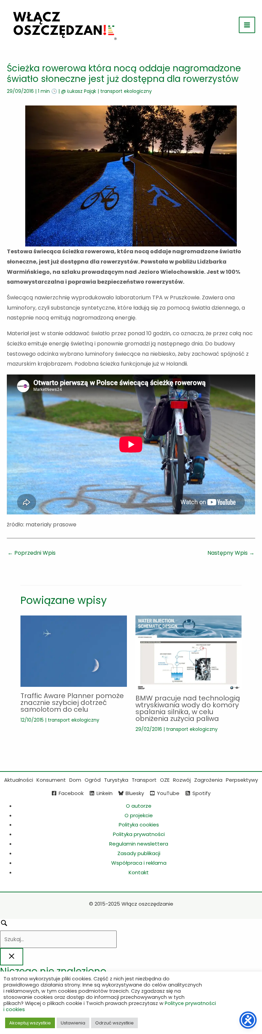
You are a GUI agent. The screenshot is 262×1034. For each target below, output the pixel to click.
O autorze (138, 805)
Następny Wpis (230, 553)
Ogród (93, 779)
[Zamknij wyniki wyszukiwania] (11, 956)
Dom (75, 779)
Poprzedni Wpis (32, 553)
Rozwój (182, 779)
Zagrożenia (208, 779)
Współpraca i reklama (138, 862)
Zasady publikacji (138, 853)
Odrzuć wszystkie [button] (114, 1023)
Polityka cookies (139, 824)
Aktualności (18, 779)
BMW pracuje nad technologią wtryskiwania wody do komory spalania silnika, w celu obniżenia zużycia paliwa (187, 708)
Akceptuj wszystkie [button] (30, 1023)
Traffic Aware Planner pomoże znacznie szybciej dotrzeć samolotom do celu (72, 702)
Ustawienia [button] (73, 1023)
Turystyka (116, 779)
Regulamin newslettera (138, 843)
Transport (144, 779)
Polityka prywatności (139, 834)
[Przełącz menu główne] (247, 25)
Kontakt (139, 872)
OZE (165, 779)
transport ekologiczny (126, 91)
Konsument (51, 779)
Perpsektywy (242, 779)
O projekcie (139, 815)
